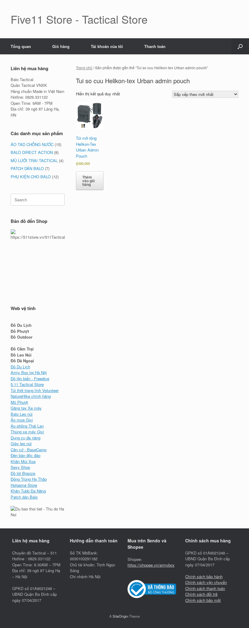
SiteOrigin (120, 616)
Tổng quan (21, 46)
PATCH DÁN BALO (27, 168)
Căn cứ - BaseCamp (28, 449)
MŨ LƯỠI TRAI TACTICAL (34, 160)
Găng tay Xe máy (26, 408)
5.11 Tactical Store (27, 384)
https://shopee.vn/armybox (151, 565)
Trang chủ (84, 67)
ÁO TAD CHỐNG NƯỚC (32, 144)
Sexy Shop (20, 467)
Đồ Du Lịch (20, 367)
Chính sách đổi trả (201, 594)
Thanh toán (154, 46)
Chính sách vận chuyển (206, 582)
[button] (240, 46)
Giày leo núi (21, 443)
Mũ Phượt (19, 402)
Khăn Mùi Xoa (23, 461)
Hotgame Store (24, 485)
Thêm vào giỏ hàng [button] (88, 180)
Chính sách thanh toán (205, 588)
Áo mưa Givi (22, 420)
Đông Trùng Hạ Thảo (29, 479)
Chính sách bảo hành (204, 576)
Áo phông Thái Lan (27, 426)
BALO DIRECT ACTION (32, 152)
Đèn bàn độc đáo (25, 455)
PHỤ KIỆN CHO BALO (31, 176)
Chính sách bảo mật (203, 600)
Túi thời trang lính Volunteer (35, 390)
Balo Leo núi (21, 414)
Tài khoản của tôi (107, 46)
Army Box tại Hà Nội (29, 372)
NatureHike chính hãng (31, 396)
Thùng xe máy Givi (27, 432)
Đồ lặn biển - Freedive (30, 378)
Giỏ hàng (61, 46)
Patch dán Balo (24, 497)
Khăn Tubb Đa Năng (28, 491)
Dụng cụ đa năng (25, 438)
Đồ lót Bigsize (23, 473)
